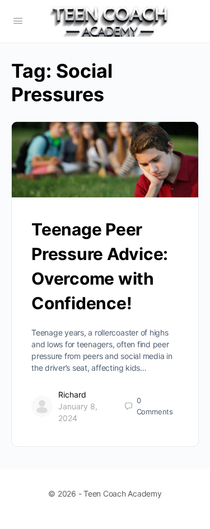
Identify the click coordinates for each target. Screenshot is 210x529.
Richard (72, 394)
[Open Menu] (18, 20)
